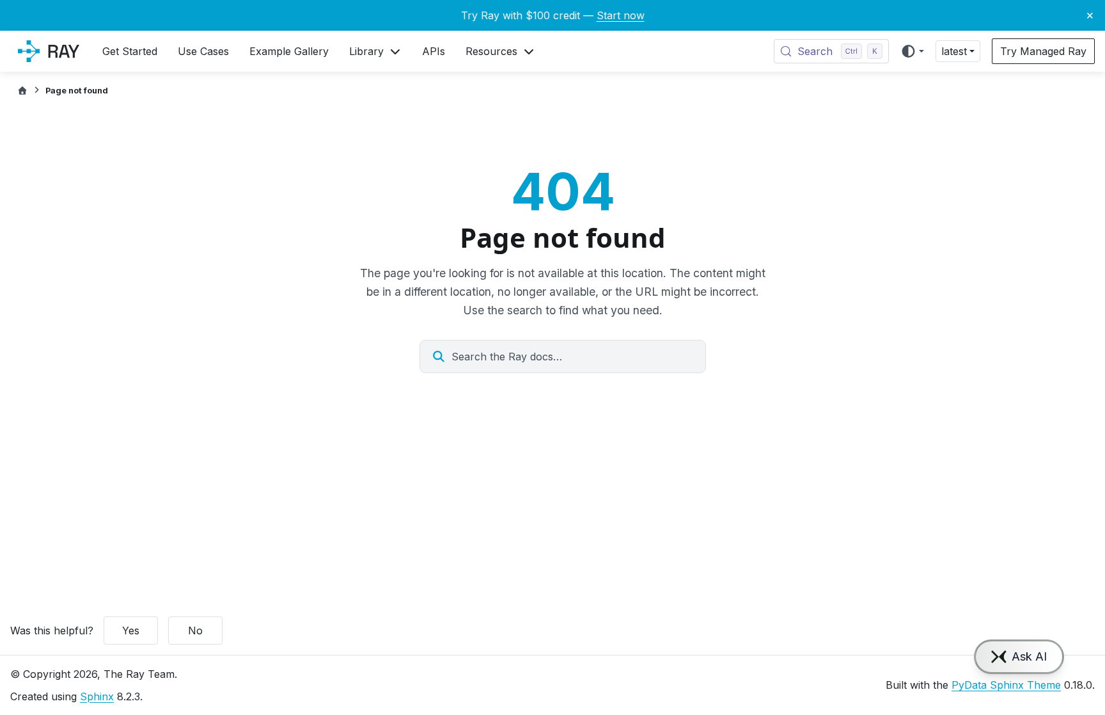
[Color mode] (912, 51)
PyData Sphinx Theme (1006, 685)
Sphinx (97, 696)
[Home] (22, 90)
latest (954, 51)
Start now (621, 15)
